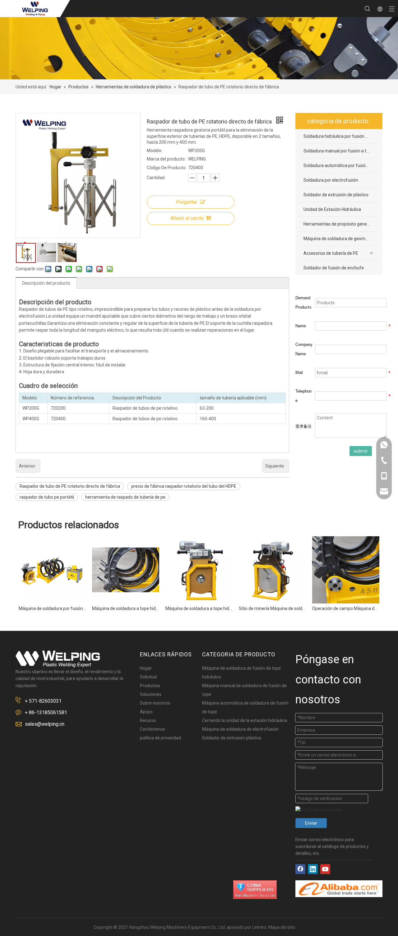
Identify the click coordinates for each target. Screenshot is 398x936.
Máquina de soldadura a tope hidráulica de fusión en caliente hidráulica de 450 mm (125, 608)
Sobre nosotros (155, 703)
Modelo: (154, 150)
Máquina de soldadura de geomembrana (341, 238)
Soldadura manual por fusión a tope (338, 150)
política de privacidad (160, 737)
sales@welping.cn (44, 724)
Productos (150, 685)
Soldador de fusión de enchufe (333, 267)
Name (300, 326)
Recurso (148, 720)
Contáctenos (152, 729)
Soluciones (150, 694)
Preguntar (186, 202)
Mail (299, 372)
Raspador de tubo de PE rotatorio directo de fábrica (70, 486)
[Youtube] (325, 869)
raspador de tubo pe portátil (47, 497)
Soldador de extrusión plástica (231, 737)
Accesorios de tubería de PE (330, 253)
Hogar (146, 668)
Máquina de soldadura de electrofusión (240, 729)
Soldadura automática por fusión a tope (341, 165)
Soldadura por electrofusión (330, 180)
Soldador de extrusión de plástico (335, 194)
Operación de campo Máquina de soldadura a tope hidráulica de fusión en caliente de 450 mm (345, 608)
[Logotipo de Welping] (58, 659)
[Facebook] (300, 869)
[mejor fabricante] (338, 888)
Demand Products (303, 303)
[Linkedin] (313, 869)
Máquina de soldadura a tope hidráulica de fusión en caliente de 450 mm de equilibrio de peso (199, 608)
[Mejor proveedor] (255, 889)
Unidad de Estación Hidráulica (332, 209)
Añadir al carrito (187, 218)
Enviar (311, 823)
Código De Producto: (167, 167)
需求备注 (303, 426)
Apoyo (146, 711)
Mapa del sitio (281, 927)
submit (361, 451)
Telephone (303, 396)
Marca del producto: (166, 158)
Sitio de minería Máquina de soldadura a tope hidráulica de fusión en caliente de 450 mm (272, 608)
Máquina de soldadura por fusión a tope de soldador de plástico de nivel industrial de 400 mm (52, 608)
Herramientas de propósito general (337, 223)
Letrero (259, 927)
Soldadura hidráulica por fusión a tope (340, 136)
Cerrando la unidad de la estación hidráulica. (245, 720)
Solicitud (148, 676)
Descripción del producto (46, 283)
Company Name (303, 349)
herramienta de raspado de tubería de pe (125, 497)
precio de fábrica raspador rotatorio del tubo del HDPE (183, 486)
